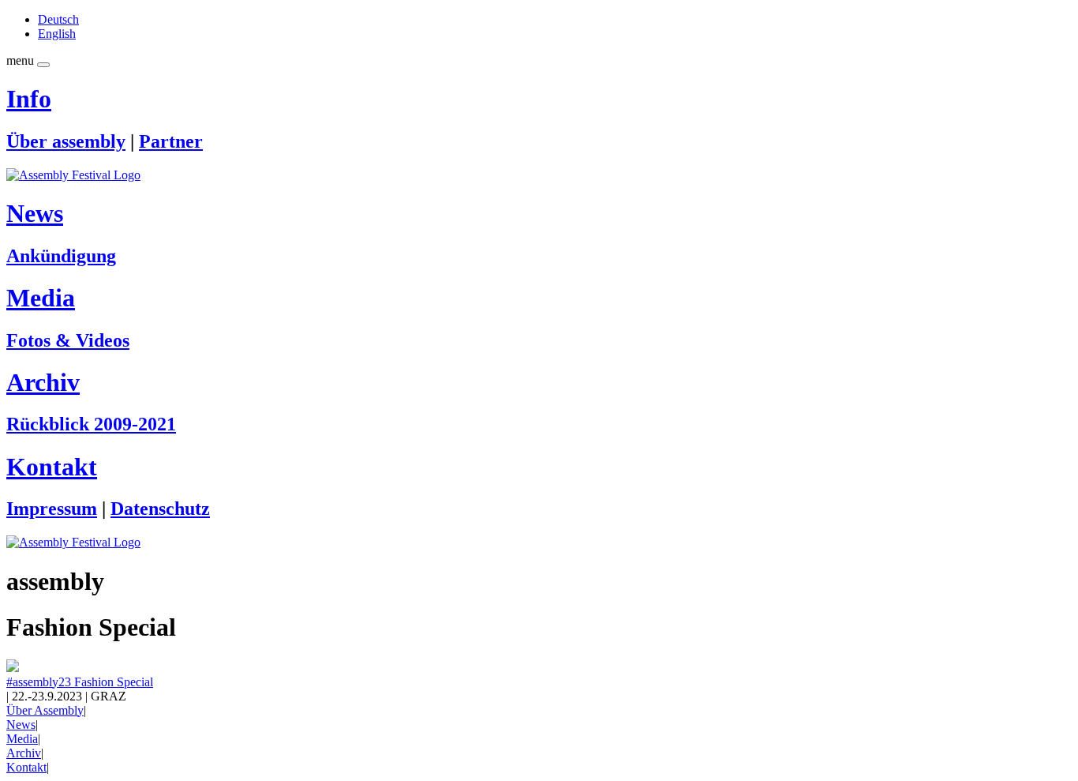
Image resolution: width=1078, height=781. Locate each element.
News (34, 213)
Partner (171, 141)
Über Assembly (45, 710)
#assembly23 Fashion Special (79, 682)
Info (28, 98)
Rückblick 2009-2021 (91, 424)
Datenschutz (160, 508)
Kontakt (51, 466)
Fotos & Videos (67, 340)
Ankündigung (61, 256)
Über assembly (65, 141)
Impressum (51, 508)
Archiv (43, 382)
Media (40, 297)
